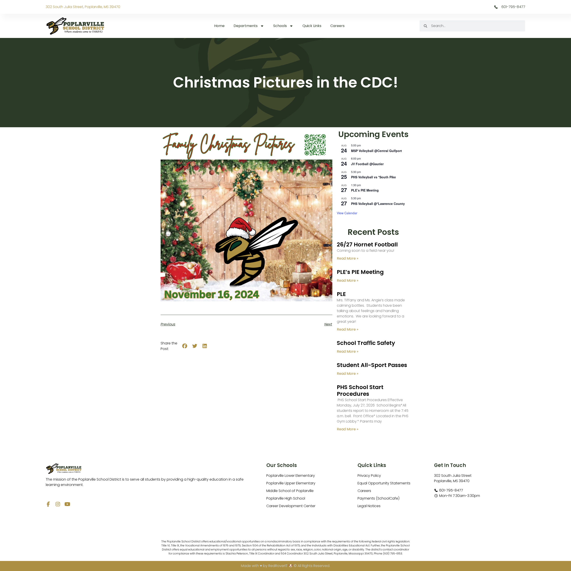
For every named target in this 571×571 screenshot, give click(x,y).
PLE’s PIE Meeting (365, 190)
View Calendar (347, 213)
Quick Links (311, 25)
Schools (280, 25)
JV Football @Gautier (367, 164)
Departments (246, 25)
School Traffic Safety (366, 343)
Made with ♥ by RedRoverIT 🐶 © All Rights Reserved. (285, 565)
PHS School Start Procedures (360, 390)
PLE (341, 294)
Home (219, 25)
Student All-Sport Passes (372, 365)
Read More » (347, 258)
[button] (184, 346)
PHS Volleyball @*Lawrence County (378, 203)
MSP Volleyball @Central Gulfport (376, 150)
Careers (337, 25)
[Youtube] (67, 504)
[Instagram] (57, 504)
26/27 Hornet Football (367, 244)
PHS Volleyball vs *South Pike (373, 177)
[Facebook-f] (48, 504)
